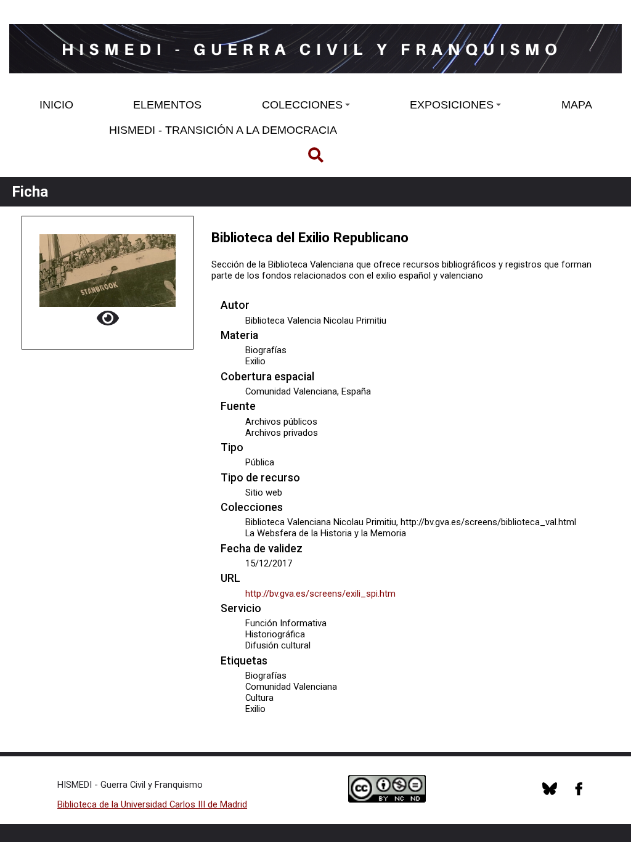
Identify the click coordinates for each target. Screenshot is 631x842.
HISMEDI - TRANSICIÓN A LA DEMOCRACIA (223, 130)
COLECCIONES (302, 105)
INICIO (56, 105)
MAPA (576, 105)
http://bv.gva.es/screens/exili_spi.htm (320, 593)
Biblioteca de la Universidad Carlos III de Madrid (152, 804)
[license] (549, 792)
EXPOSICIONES (452, 105)
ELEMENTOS (167, 105)
